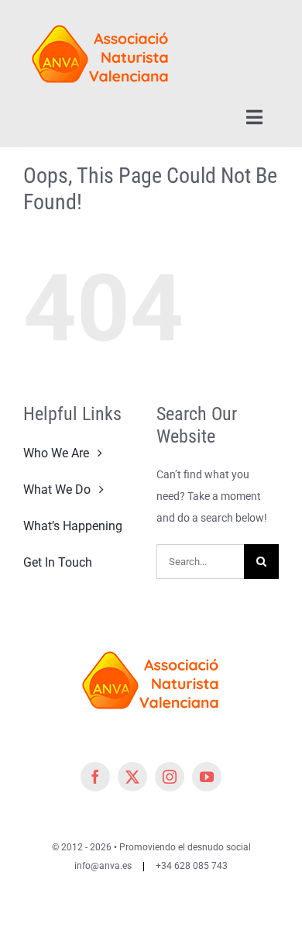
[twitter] (132, 776)
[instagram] (169, 776)
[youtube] (206, 776)
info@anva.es (103, 865)
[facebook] (95, 776)
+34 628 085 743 (192, 865)
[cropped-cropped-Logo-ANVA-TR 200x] (100, 17)
